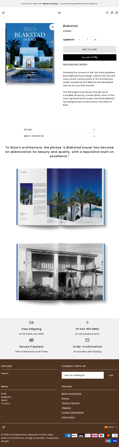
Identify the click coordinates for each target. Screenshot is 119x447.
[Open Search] (107, 12)
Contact (5, 403)
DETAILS (28, 129)
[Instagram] (4, 427)
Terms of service (71, 403)
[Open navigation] (23, 12)
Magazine (6, 397)
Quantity (69, 39)
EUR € (111, 427)
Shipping (66, 407)
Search (5, 373)
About (4, 400)
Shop (3, 393)
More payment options (75, 64)
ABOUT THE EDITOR (34, 136)
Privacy (65, 398)
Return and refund (71, 393)
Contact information (73, 412)
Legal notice (68, 417)
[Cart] (117, 12)
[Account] (112, 12)
